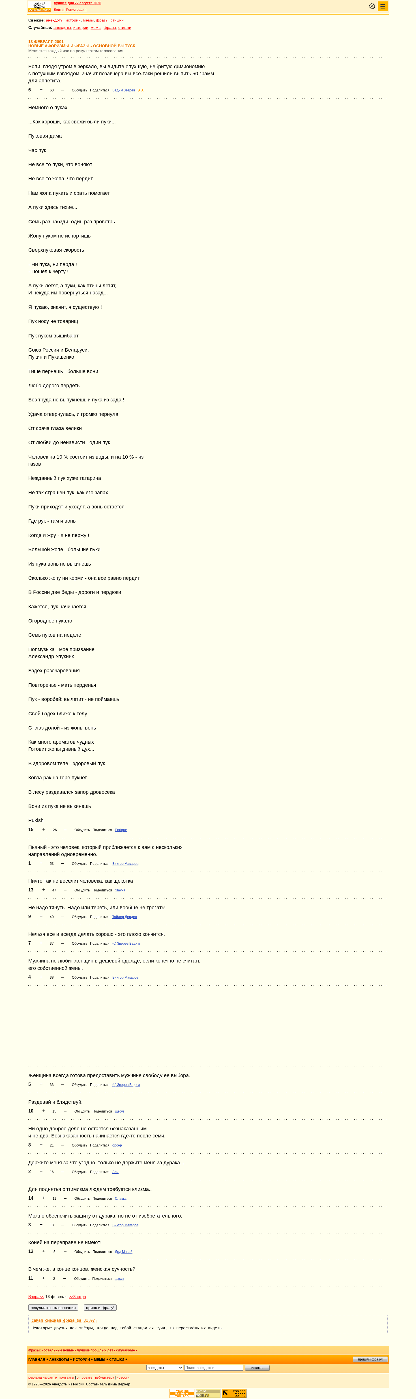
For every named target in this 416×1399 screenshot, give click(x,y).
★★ (141, 90)
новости (123, 1377)
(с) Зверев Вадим (126, 943)
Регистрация (76, 10)
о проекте (85, 1377)
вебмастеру (104, 1377)
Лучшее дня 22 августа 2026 (77, 3)
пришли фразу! (370, 1359)
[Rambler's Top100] (182, 1393)
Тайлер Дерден (124, 917)
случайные (125, 1350)
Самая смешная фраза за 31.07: (64, 1320)
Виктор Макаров (125, 864)
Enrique (121, 830)
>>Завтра (77, 1296)
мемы (88, 20)
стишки (117, 20)
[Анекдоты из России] (39, 6)
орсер (117, 1145)
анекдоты (54, 20)
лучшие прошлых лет (95, 1350)
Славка (120, 1199)
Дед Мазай (123, 1252)
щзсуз (120, 1111)
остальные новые (59, 1350)
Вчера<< (36, 1296)
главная (36, 1360)
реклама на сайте (42, 1377)
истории (73, 20)
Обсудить (79, 90)
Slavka (120, 890)
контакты (66, 1377)
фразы (102, 20)
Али (115, 1172)
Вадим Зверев (123, 90)
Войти (59, 10)
